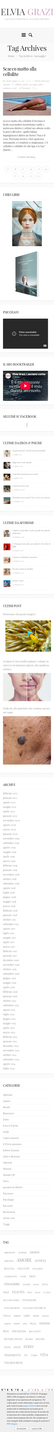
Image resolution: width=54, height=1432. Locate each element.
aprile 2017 (9, 942)
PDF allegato (12, 1424)
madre (36, 1316)
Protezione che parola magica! (19, 614)
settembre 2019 (11, 843)
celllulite (18, 84)
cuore (23, 1276)
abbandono (9, 1252)
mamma (45, 1316)
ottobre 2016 (9, 969)
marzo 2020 (9, 829)
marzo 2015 (9, 1032)
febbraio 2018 (10, 910)
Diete (6, 1119)
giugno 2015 (9, 1018)
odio (25, 1324)
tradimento (12, 1355)
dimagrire (12, 1284)
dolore (26, 1284)
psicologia (19, 1331)
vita (44, 1354)
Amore (6, 1101)
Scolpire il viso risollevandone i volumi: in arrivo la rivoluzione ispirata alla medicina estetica (26, 665)
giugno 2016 (9, 978)
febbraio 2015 (10, 1036)
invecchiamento (12, 1308)
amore (24, 1260)
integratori (29, 1300)
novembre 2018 (11, 874)
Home (11, 56)
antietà (40, 1260)
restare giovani (13, 1339)
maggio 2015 (9, 1023)
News (6, 1181)
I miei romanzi (11, 1138)
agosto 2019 (9, 847)
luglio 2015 (8, 1014)
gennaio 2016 (10, 996)
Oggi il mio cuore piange (22, 462)
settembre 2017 (11, 924)
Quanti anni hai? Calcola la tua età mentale (28, 451)
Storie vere (9, 1218)
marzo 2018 (9, 906)
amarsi (34, 1252)
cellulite (23, 1268)
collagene (37, 1269)
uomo (34, 1355)
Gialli (6, 1131)
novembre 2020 (11, 820)
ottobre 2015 (9, 1000)
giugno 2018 (9, 897)
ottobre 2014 (9, 1054)
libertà (17, 1316)
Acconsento (21, 1429)
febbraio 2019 (10, 865)
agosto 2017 (9, 928)
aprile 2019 (9, 856)
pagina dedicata (29, 1406)
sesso (7, 1347)
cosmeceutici (10, 1276)
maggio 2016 (9, 982)
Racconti (8, 1205)
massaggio (33, 84)
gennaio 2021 (10, 815)
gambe (25, 84)
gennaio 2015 (10, 1041)
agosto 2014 (9, 1063)
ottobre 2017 (9, 919)
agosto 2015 (9, 1009)
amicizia (9, 1261)
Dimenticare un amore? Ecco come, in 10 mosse (31, 497)
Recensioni (9, 1211)
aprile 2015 (9, 1027)
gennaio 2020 (10, 833)
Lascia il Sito (37, 1429)
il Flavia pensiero (12, 1144)
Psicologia (8, 1199)
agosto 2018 (9, 888)
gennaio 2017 (10, 955)
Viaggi (6, 1224)
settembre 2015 (11, 1005)
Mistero (7, 1168)
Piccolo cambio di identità (22, 569)
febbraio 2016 (10, 991)
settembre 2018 (11, 883)
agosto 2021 (9, 802)
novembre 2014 (11, 1050)
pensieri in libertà (12, 1187)
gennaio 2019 (10, 870)
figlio (37, 1292)
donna (36, 1285)
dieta (32, 1276)
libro (27, 1315)
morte (17, 1324)
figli (29, 1292)
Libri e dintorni (11, 1156)
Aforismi (7, 1094)
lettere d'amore (11, 1150)
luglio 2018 (9, 892)
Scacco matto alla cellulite (19, 71)
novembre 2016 (11, 964)
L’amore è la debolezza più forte (24, 557)
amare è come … (18, 581)
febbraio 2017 (10, 951)
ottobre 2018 (9, 879)
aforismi (22, 1252)
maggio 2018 (9, 901)
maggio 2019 (9, 852)
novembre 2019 (11, 838)
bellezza (9, 1268)
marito (7, 1324)
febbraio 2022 (10, 793)
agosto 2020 (9, 824)
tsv (26, 1355)
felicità (18, 1292)
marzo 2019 (9, 861)
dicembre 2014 (11, 1045)
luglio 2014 (9, 1068)
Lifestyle (6, 84)
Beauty (37, 81)
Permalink (26, 88)
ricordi (29, 1339)
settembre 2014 (11, 1059)
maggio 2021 (9, 806)
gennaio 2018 (10, 915)
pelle (33, 1323)
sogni (17, 1347)
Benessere (45, 81)
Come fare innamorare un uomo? (25, 474)
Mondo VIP (9, 1175)
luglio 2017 (8, 933)
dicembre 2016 (11, 960)
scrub (14, 88)
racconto (34, 1331)
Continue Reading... (27, 157)
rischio (40, 1339)
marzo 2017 (9, 946)
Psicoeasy (8, 1193)
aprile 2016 (9, 987)
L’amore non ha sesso (20, 486)
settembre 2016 (11, 973)
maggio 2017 (9, 937)
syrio (28, 1347)
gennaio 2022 (10, 797)
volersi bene (13, 1363)
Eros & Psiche (10, 1125)
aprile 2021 (9, 811)
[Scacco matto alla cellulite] (27, 104)
